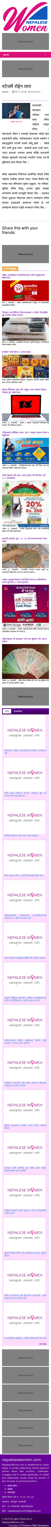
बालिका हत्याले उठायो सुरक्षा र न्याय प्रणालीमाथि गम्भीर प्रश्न (25, 1211)
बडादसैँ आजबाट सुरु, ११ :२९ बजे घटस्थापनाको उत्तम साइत (24, 540)
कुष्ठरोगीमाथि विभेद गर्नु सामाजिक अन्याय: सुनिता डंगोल (25, 1254)
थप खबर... (43, 1344)
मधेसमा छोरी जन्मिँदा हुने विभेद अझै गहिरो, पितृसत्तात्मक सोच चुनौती (25, 1169)
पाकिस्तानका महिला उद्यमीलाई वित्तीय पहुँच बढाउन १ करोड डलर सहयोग (25, 1041)
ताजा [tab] (7, 711)
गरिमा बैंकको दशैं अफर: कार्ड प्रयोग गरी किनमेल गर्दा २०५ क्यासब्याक (24, 476)
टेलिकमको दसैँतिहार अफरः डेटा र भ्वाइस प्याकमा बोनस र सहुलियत (25, 434)
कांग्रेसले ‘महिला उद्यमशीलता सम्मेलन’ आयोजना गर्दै (25, 752)
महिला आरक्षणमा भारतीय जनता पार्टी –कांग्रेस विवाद (25, 1126)
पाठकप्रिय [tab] (18, 711)
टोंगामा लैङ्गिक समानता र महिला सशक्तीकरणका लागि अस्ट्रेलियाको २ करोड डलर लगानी (25, 999)
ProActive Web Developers (35, 1525)
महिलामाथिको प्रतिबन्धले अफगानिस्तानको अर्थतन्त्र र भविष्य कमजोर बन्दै (25, 916)
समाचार (5, 91)
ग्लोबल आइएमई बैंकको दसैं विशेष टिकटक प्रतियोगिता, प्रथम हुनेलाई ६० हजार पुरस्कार (24, 581)
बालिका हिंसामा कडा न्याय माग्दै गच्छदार (21, 835)
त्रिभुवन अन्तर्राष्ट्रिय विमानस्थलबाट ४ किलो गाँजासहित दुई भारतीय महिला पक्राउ (25, 314)
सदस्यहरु (11, 1492)
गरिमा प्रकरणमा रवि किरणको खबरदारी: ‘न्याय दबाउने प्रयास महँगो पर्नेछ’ (25, 1297)
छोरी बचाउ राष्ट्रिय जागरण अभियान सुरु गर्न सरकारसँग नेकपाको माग (25, 794)
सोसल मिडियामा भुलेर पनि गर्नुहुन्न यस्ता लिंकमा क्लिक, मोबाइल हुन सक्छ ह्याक (24, 391)
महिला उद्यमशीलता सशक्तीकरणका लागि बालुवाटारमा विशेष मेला (23, 276)
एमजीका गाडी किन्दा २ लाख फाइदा (16, 351)
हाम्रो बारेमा (12, 1485)
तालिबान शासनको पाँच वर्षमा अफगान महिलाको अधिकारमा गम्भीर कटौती (25, 1084)
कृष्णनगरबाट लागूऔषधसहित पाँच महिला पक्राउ (24, 957)
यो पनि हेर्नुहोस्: (10, 268)
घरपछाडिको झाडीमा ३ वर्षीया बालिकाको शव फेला (25, 1338)
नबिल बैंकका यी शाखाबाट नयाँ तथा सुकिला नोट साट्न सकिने (24, 640)
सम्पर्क (10, 1489)
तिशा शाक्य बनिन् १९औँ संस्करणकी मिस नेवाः (24, 875)
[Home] (25, 16)
